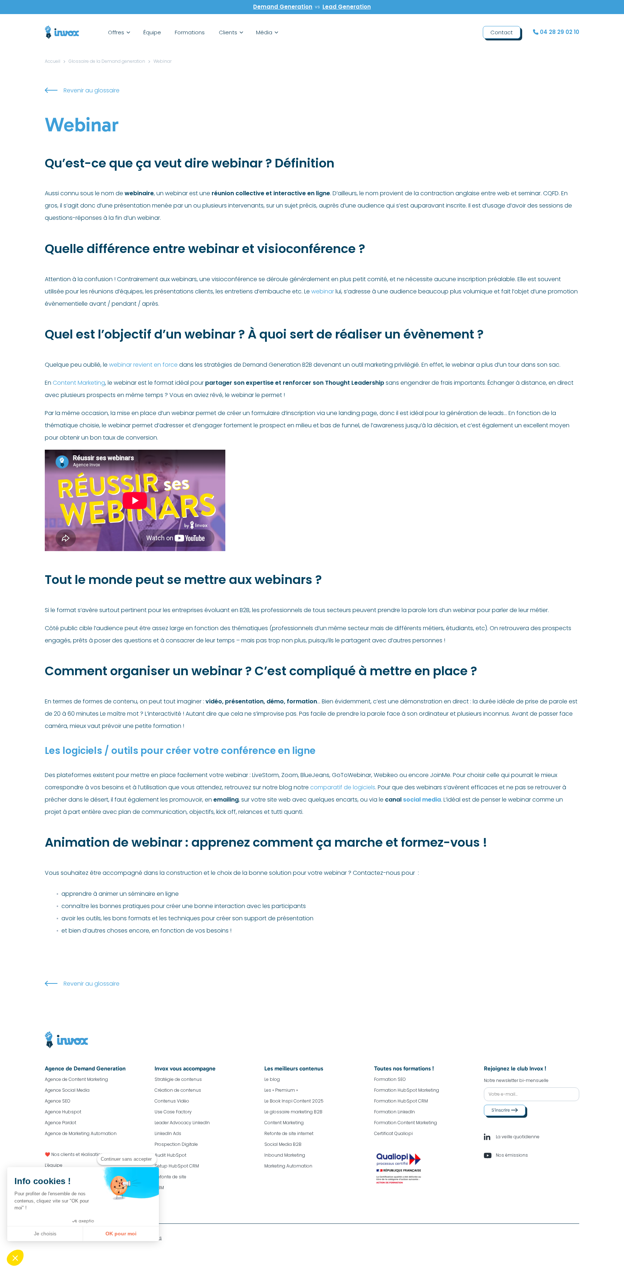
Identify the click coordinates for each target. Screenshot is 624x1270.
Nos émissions (511, 1155)
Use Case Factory (173, 1112)
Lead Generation (346, 6)
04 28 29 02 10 (558, 32)
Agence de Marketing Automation (81, 1133)
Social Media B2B (283, 1144)
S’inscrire (501, 1110)
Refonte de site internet (288, 1133)
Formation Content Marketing (405, 1123)
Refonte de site (170, 1177)
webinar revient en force (143, 365)
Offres (116, 32)
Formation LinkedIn (394, 1112)
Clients (228, 32)
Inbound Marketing (284, 1155)
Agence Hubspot (63, 1112)
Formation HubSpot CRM (401, 1101)
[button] (15, 1257)
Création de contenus (178, 1090)
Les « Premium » (281, 1090)
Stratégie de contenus (178, 1079)
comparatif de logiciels (342, 787)
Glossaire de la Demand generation (107, 61)
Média (264, 32)
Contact (501, 32)
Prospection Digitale (176, 1144)
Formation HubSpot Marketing (406, 1090)
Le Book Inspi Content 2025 (294, 1101)
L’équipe (53, 1165)
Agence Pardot (60, 1123)
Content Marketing (79, 383)
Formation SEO (390, 1079)
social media (422, 799)
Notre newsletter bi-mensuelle (516, 1080)
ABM (159, 1187)
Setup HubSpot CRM (177, 1166)
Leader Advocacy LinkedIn (182, 1123)
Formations (190, 32)
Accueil (52, 61)
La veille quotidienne (517, 1137)
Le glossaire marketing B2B (293, 1112)
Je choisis (45, 1233)
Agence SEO (57, 1101)
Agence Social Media (67, 1090)
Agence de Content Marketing (76, 1079)
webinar (322, 291)
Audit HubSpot (170, 1155)
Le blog (272, 1079)
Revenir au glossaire (92, 90)
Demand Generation (282, 6)
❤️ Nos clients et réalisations (75, 1154)
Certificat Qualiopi (393, 1133)
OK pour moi (120, 1233)
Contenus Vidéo (172, 1101)
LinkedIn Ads (168, 1133)
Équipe (152, 32)
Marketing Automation (288, 1166)
